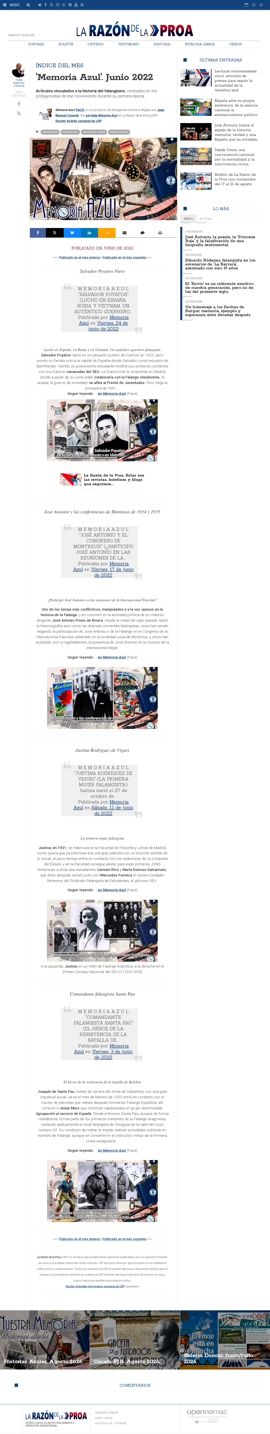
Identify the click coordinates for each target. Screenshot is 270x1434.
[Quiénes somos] (261, 4)
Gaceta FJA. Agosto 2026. (127, 1361)
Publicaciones (50, 132)
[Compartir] (38, 232)
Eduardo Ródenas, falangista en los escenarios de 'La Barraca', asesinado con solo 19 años (220, 264)
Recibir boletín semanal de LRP (79, 121)
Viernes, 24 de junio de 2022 (108, 326)
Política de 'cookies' (111, 1423)
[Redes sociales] (254, 4)
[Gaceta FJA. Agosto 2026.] (135, 1340)
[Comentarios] (142, 232)
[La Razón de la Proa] (135, 28)
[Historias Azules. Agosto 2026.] (45, 1340)
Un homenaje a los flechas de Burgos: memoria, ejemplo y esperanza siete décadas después (217, 311)
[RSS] (82, 5)
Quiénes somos (106, 1412)
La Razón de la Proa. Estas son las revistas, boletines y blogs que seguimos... (114, 479)
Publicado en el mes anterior (79, 257)
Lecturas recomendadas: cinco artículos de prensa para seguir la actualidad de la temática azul (236, 81)
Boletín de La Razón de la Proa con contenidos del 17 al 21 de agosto (235, 179)
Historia (162, 44)
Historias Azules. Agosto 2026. (43, 1361)
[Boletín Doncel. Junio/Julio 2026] (225, 1340)
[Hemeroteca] (246, 4)
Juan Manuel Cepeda (19, 82)
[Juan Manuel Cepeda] (19, 70)
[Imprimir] (160, 232)
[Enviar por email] (124, 232)
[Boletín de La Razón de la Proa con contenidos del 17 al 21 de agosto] (195, 181)
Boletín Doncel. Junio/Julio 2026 (218, 1358)
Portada (36, 44)
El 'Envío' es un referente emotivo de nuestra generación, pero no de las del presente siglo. (219, 287)
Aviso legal (104, 1417)
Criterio (96, 44)
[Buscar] (28, 5)
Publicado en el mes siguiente (124, 257)
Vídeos (235, 44)
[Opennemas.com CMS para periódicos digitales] (207, 1416)
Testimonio (128, 44)
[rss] (19, 113)
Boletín (66, 44)
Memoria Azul (70, 132)
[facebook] (19, 104)
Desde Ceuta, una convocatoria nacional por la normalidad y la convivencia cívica (235, 157)
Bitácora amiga (200, 44)
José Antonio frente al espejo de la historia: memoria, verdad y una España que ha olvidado (236, 132)
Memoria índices (119, 132)
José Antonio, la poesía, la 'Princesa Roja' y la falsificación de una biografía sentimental (220, 241)
